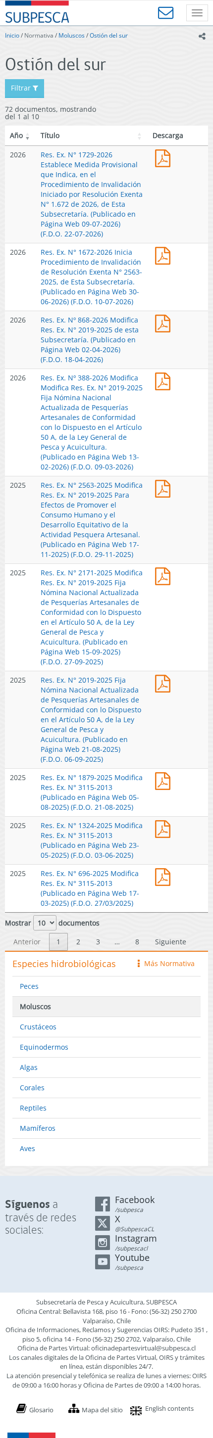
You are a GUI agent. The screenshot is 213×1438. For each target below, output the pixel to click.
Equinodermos (44, 1047)
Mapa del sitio (102, 1409)
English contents (169, 1408)
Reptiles (33, 1108)
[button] (28, 135)
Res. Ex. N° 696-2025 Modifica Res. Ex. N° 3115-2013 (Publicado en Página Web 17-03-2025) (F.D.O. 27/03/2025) (90, 888)
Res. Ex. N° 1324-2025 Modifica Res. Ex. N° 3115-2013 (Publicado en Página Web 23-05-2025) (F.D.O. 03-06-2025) (92, 840)
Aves (27, 1148)
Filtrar (22, 88)
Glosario (41, 1409)
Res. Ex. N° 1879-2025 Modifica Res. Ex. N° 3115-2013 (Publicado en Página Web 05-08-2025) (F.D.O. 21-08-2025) (92, 792)
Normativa (38, 35)
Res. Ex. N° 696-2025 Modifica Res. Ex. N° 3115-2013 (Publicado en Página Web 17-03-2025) (165, 876)
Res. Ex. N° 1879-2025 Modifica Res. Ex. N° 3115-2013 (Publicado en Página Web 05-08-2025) (165, 780)
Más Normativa (167, 963)
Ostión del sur (109, 35)
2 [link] (78, 941)
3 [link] (98, 941)
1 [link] (58, 941)
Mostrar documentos (52, 923)
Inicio (12, 35)
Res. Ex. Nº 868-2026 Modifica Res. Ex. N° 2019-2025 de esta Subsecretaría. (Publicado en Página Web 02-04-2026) (165, 322)
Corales (32, 1087)
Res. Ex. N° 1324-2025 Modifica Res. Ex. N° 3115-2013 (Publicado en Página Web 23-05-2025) (165, 828)
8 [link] (137, 941)
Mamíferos (37, 1128)
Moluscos (71, 35)
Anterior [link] (27, 941)
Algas (29, 1067)
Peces (29, 986)
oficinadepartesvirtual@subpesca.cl (143, 1348)
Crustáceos (38, 1026)
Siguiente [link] (170, 941)
